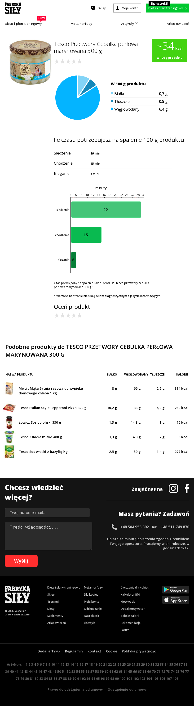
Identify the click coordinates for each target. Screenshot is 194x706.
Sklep (51, 595)
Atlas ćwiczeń (178, 23)
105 (156, 678)
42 (21, 671)
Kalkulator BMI (130, 595)
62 (116, 671)
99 (117, 678)
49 (54, 671)
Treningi (53, 602)
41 (16, 671)
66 (135, 671)
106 (162, 678)
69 (149, 671)
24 (119, 664)
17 (86, 664)
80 (27, 678)
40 (12, 671)
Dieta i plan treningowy (24, 22)
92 (84, 678)
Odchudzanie (93, 609)
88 (65, 678)
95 (98, 678)
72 (163, 671)
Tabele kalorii (130, 616)
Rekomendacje (131, 623)
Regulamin (74, 651)
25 (124, 664)
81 (32, 678)
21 (105, 664)
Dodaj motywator (133, 609)
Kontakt (94, 651)
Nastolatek (91, 616)
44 (31, 671)
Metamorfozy (81, 23)
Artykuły (128, 23)
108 (175, 678)
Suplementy (55, 616)
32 (157, 664)
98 (112, 678)
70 (154, 671)
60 (106, 671)
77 (187, 671)
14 (72, 664)
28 (138, 664)
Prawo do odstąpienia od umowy (75, 689)
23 (114, 664)
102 (136, 678)
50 (59, 671)
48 (50, 671)
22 (110, 664)
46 (40, 671)
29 (143, 664)
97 (107, 678)
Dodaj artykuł (49, 651)
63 (121, 671)
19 (95, 664)
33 (162, 664)
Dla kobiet (91, 595)
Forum (125, 630)
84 (46, 678)
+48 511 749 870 (175, 527)
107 (169, 678)
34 (166, 664)
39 (7, 671)
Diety (50, 609)
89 (69, 678)
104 (149, 678)
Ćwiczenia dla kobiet (135, 587)
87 (60, 678)
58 (97, 671)
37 (181, 664)
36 (176, 664)
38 (185, 664)
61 (111, 671)
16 (81, 664)
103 (142, 678)
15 (77, 664)
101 (129, 678)
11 (58, 664)
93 (88, 678)
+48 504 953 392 (134, 527)
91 (79, 678)
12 (62, 664)
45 (35, 671)
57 (92, 671)
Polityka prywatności (139, 651)
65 (130, 671)
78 (17, 678)
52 (69, 671)
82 (36, 678)
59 (102, 671)
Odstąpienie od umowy (127, 689)
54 (78, 671)
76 (182, 671)
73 (168, 671)
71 (158, 671)
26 (129, 664)
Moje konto (92, 602)
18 (91, 664)
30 (148, 664)
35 (171, 664)
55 (83, 671)
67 (139, 671)
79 (22, 678)
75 (177, 671)
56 (87, 671)
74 (173, 671)
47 (45, 671)
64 (125, 671)
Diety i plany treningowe (63, 587)
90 (74, 678)
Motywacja (128, 602)
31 (152, 664)
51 (64, 671)
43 (26, 671)
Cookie (111, 651)
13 (67, 664)
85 (51, 678)
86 (55, 678)
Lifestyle (89, 623)
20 (100, 664)
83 (41, 678)
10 (53, 664)
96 (103, 678)
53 (73, 671)
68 (144, 671)
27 (133, 664)
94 (93, 678)
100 (122, 678)
